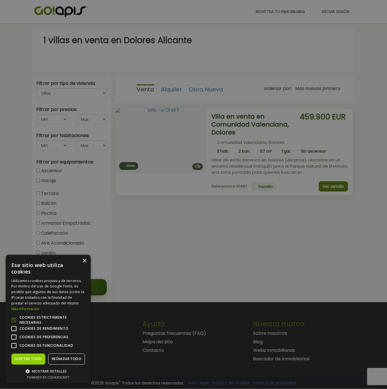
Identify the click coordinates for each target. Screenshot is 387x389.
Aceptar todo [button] (28, 358)
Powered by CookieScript (48, 377)
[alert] (193, 194)
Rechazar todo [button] (66, 358)
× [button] (84, 261)
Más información (25, 308)
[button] (48, 371)
